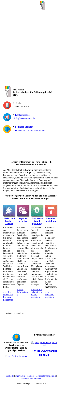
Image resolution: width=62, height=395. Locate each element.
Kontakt (30, 376)
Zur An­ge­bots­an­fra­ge (17, 356)
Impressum (20, 376)
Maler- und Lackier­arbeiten (9, 221)
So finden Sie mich (24, 127)
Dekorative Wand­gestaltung (37, 221)
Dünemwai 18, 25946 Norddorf (30, 130)
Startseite (9, 376)
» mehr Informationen (23, 292)
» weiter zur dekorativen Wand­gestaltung (36, 293)
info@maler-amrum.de (24, 118)
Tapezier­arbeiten (23, 219)
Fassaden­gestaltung (51, 219)
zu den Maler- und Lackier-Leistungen (8, 296)
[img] (42, 5)
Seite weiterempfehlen (31, 378)
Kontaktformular (22, 115)
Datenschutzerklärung (46, 376)
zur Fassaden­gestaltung (49, 294)
